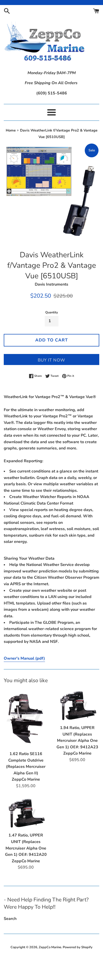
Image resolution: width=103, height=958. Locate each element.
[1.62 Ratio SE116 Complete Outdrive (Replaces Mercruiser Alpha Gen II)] (26, 718)
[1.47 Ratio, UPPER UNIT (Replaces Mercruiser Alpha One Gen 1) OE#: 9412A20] (26, 813)
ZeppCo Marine (50, 947)
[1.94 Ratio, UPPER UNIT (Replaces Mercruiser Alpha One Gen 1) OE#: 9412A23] (77, 705)
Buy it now (51, 360)
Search (10, 918)
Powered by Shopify (77, 947)
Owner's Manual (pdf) (24, 658)
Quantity (51, 312)
